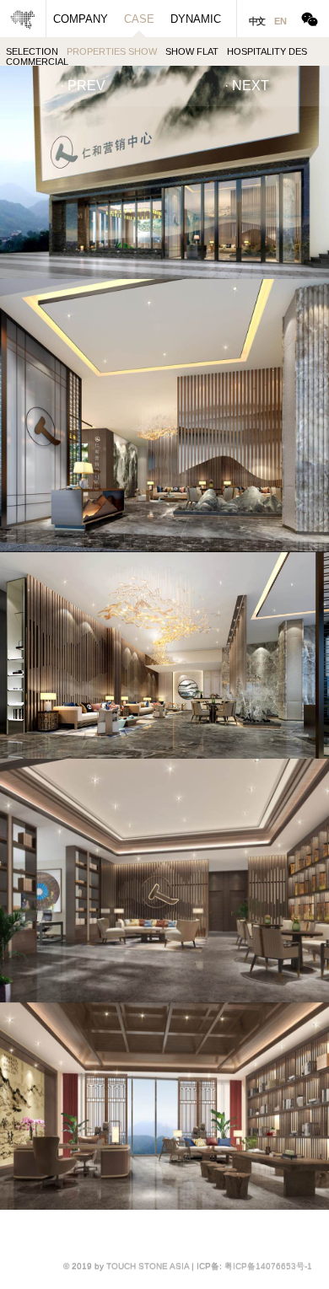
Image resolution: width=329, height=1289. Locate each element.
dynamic (195, 19)
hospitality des (267, 51)
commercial (37, 61)
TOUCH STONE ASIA (147, 1265)
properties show (112, 51)
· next (246, 85)
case (139, 19)
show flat (191, 51)
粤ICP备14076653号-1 (268, 1265)
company (80, 19)
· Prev (82, 85)
